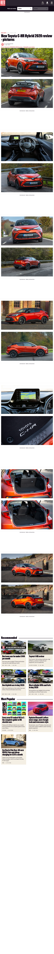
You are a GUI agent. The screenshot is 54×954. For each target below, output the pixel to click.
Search (42, 3)
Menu (52, 3)
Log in (47, 3)
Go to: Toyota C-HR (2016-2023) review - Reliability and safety (18, 47)
